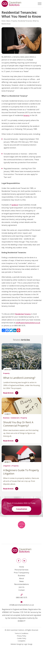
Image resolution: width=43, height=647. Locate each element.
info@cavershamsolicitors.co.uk (28, 323)
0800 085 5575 (21, 597)
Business (21, 575)
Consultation (21, 509)
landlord (14, 205)
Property (14, 21)
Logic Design (28, 644)
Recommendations (21, 584)
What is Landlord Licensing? (19, 377)
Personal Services (21, 570)
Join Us (21, 587)
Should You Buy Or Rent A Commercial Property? (18, 424)
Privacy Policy (21, 636)
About (21, 578)
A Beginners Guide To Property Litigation (21, 471)
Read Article (8, 393)
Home (3, 21)
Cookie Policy (21, 638)
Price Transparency (21, 572)
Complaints (21, 641)
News (8, 21)
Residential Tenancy (23, 314)
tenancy (26, 115)
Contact (21, 590)
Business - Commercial (11, 418)
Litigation (6, 466)
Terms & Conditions (21, 633)
